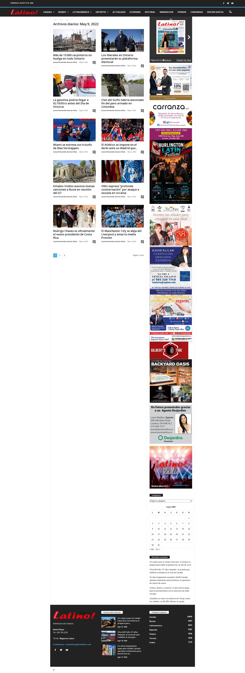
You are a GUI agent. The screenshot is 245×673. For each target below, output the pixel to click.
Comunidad (196, 12)
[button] (230, 12)
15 (189, 529)
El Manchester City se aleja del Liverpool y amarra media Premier (121, 234)
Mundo (62, 12)
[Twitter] (228, 3)
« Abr (152, 549)
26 (171, 540)
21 (183, 534)
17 (159, 534)
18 (165, 534)
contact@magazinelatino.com (78, 644)
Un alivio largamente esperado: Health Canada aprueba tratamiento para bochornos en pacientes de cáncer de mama (170, 580)
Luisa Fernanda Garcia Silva (65, 62)
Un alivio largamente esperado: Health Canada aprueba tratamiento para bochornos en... (129, 650)
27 (177, 540)
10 (159, 529)
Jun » (158, 549)
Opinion (182, 12)
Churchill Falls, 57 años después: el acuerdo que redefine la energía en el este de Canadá (170, 571)
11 (165, 529)
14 (183, 529)
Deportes (101, 12)
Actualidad (119, 12)
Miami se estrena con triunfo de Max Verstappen (72, 146)
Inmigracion (166, 12)
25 (165, 540)
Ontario (152, 634)
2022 (61, 20)
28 (183, 540)
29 (189, 540)
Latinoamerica (81, 12)
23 (153, 540)
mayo (67, 20)
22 (189, 534)
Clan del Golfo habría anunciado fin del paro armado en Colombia (122, 103)
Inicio (55, 20)
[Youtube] (232, 3)
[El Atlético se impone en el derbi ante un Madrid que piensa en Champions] (122, 130)
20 (177, 534)
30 (153, 545)
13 (177, 529)
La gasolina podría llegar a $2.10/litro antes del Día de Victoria (71, 103)
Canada (47, 12)
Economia (135, 12)
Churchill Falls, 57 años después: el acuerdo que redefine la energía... (129, 634)
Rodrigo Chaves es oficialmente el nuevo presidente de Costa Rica (74, 234)
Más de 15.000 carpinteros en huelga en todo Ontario (72, 56)
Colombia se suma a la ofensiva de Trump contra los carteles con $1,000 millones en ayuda (170, 600)
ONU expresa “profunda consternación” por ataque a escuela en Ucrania (120, 189)
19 (171, 534)
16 (153, 534)
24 (159, 540)
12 (171, 529)
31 (159, 545)
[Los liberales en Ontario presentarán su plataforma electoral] (122, 40)
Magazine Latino (67, 638)
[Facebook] (223, 3)
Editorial (150, 12)
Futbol (152, 643)
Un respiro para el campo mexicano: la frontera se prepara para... (129, 621)
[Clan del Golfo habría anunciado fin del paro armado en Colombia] (122, 85)
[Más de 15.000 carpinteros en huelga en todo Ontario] (74, 40)
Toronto (152, 638)
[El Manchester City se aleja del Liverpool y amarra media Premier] (122, 216)
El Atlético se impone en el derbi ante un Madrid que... (119, 146)
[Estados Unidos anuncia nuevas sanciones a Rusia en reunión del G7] (74, 171)
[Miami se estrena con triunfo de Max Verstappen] (74, 130)
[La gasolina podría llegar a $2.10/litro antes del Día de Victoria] (74, 85)
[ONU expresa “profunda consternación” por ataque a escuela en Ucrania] (122, 171)
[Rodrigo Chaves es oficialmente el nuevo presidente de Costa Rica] (74, 216)
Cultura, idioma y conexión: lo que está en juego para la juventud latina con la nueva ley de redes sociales (169, 591)
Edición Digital (215, 12)
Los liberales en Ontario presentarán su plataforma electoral (119, 58)
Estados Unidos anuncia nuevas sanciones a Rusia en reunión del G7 (74, 189)
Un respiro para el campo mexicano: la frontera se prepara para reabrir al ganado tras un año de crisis (170, 563)
